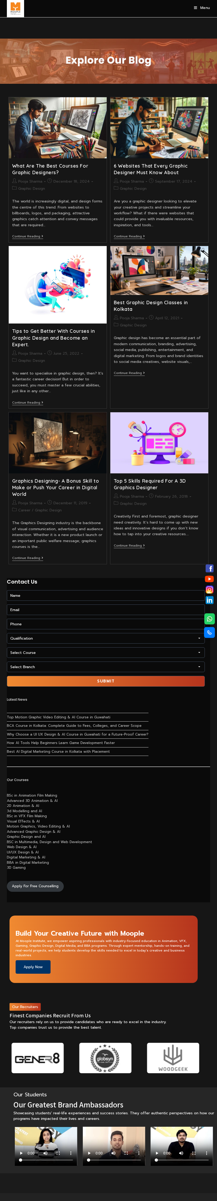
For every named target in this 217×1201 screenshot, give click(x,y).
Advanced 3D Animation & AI (32, 800)
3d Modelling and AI (24, 811)
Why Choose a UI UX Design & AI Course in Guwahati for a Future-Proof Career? (77, 734)
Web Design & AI (22, 846)
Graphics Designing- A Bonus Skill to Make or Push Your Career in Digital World (55, 487)
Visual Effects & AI (23, 821)
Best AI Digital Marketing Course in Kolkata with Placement (58, 751)
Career (24, 510)
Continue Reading (27, 236)
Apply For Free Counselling (35, 886)
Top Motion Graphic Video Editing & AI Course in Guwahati (58, 717)
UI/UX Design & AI (23, 852)
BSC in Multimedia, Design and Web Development (49, 841)
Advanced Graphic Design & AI (33, 831)
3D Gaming (16, 867)
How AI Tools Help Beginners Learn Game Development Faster (61, 742)
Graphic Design (31, 188)
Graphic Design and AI (26, 836)
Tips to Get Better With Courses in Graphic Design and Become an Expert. (53, 337)
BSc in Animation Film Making (32, 795)
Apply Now (33, 967)
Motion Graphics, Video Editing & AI (38, 826)
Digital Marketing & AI (26, 857)
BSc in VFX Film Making (27, 816)
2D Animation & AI (23, 805)
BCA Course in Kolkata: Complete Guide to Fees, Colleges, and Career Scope (74, 725)
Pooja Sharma (30, 181)
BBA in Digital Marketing (28, 862)
